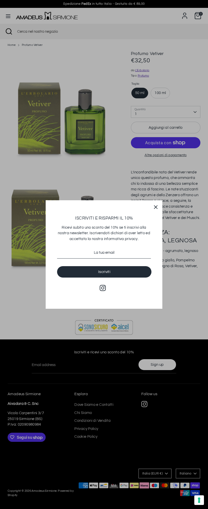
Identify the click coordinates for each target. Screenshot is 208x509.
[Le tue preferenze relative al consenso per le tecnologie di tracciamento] (199, 500)
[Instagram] (103, 288)
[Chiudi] (155, 206)
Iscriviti (104, 272)
